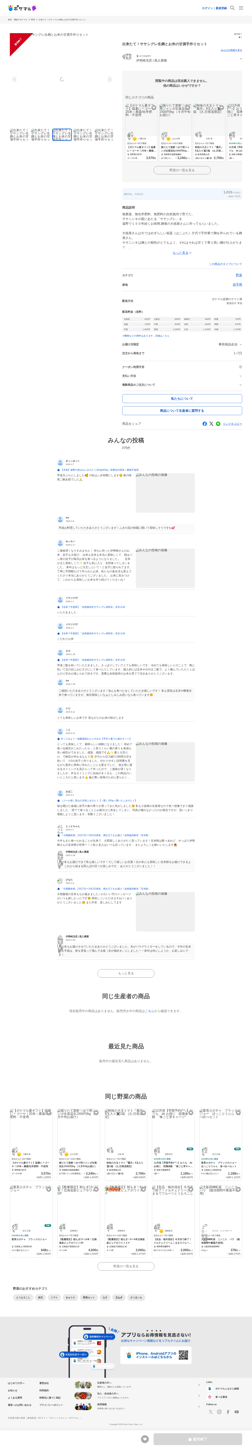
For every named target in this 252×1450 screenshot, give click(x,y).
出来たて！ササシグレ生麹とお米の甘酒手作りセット (62, 20)
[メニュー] (241, 8)
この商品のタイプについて (225, 264)
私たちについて (182, 398)
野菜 (33, 20)
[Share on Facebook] (204, 423)
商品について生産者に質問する (182, 410)
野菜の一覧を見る (182, 170)
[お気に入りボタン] (153, 107)
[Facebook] (228, 1412)
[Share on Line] (218, 423)
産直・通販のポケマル (18, 20)
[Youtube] (236, 1412)
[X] (210, 1412)
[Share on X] (211, 424)
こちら (149, 1011)
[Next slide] (109, 79)
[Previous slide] (15, 79)
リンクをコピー (232, 423)
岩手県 (237, 284)
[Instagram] (219, 1412)
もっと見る (126, 973)
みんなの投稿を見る (231, 50)
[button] (182, 58)
